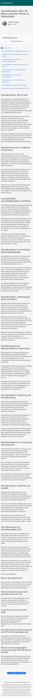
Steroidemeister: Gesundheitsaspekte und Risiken (15, 55)
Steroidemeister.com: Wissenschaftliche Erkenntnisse (14, 71)
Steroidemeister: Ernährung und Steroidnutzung (12, 76)
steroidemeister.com (16, 41)
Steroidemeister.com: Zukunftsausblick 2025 (15, 88)
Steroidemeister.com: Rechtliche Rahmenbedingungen (12, 60)
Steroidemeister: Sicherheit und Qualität (14, 85)
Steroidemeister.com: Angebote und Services (15, 51)
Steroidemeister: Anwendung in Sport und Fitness (15, 65)
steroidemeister (7, 3)
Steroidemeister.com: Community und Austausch (13, 81)
